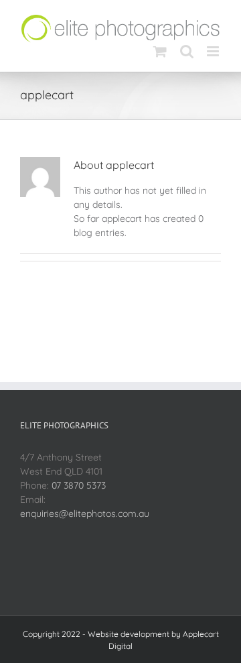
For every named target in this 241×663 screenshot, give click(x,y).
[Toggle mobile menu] (214, 51)
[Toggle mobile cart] (160, 51)
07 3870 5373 (79, 485)
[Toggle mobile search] (186, 51)
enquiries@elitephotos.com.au (84, 513)
